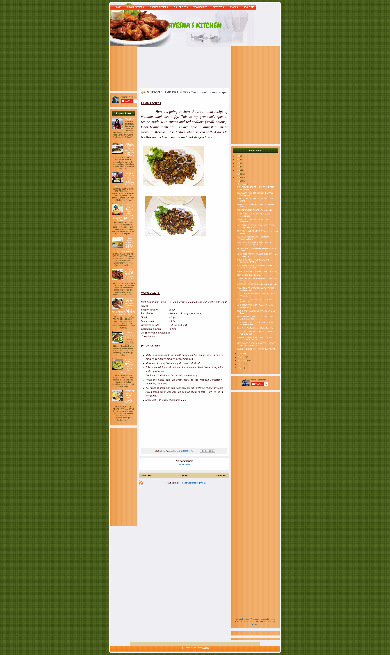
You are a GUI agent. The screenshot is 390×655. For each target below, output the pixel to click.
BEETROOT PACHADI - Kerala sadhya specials (257, 284)
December (242, 184)
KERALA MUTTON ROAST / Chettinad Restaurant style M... (253, 238)
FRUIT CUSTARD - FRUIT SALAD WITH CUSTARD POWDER (253, 261)
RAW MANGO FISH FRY (129, 335)
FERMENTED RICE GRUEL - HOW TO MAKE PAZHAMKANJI (128, 397)
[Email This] (201, 451)
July (239, 368)
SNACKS (234, 7)
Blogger (206, 648)
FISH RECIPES (181, 7)
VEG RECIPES (200, 7)
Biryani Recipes (242, 619)
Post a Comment (184, 465)
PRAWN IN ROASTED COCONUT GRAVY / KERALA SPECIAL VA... (255, 338)
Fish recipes (248, 622)
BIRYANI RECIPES (135, 7)
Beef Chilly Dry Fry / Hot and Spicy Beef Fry (255, 328)
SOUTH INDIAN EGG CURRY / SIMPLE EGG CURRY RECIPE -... (256, 226)
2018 (238, 170)
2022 (238, 156)
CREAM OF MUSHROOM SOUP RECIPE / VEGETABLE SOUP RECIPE (254, 244)
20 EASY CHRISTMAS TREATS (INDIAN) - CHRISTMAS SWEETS (129, 149)
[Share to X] (207, 451)
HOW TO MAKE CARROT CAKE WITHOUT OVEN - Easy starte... (255, 318)
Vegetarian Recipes (258, 619)
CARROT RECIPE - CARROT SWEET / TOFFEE (257, 271)
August (241, 364)
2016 (238, 177)
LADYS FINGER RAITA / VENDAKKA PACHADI (256, 349)
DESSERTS (218, 7)
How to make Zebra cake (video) (250, 275)
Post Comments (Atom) (194, 483)
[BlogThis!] (204, 451)
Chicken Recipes (262, 622)
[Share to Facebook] (210, 451)
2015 (238, 181)
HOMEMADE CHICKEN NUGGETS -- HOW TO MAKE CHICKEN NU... (256, 344)
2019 (238, 167)
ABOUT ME (249, 7)
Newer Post (147, 475)
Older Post (221, 475)
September (242, 361)
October (241, 357)
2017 (238, 174)
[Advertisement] (131, 68)
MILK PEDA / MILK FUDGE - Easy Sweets (254, 210)
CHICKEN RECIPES (159, 7)
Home (118, 7)
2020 (238, 163)
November (242, 353)
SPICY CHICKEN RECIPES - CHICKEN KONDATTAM (129, 275)
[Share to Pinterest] (213, 451)
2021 (238, 160)
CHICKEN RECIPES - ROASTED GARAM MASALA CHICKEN (254, 267)
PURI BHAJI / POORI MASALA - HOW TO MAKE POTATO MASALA (127, 366)
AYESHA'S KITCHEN (195, 25)
